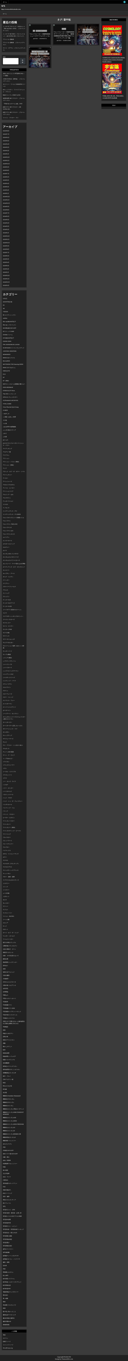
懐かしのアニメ (7, 1046)
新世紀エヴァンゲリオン (10, 1066)
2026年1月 (6, 154)
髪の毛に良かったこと (9, 1311)
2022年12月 (6, 275)
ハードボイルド (7, 791)
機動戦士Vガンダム (8, 1099)
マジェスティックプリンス (10, 870)
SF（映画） (6, 381)
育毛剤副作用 (7, 1223)
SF (3, 377)
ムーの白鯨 (6, 893)
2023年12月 (6, 236)
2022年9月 (6, 285)
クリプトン (6, 583)
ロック (5, 926)
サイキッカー (7, 623)
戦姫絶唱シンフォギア (9, 1056)
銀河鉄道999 (6, 1288)
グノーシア (6, 593)
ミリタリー (6, 890)
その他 (5, 420)
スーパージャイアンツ (9, 707)
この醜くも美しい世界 (9, 417)
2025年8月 (6, 170)
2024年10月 (6, 203)
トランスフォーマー (9, 765)
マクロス (5, 860)
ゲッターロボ (7, 600)
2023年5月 (6, 259)
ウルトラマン (7, 521)
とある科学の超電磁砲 (9, 427)
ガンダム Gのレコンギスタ (10, 554)
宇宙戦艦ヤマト (7, 1005)
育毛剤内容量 (7, 1219)
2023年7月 (6, 252)
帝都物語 (5, 1027)
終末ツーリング (7, 1193)
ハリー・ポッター (8, 788)
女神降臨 (5, 992)
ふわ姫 (5, 436)
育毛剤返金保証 (7, 1239)
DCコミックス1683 (8, 331)
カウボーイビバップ (9, 544)
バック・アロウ (7, 798)
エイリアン (6, 537)
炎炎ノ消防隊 (7, 1160)
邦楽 (4, 1269)
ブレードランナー (8, 844)
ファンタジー (7, 824)
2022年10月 (6, 282)
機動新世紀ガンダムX (9, 1137)
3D (3, 305)
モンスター (6, 903)
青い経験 (5, 1298)
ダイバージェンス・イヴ (10, 729)
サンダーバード (7, 651)
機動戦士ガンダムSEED (10, 1121)
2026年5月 (6, 141)
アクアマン (6, 455)
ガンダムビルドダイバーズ (10, 557)
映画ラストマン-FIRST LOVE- (12, 95)
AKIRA (5, 318)
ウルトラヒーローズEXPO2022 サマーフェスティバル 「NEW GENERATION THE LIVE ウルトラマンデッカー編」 (64, 35)
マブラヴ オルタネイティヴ (11, 880)
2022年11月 (6, 279)
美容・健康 (6, 1196)
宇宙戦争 (5, 1002)
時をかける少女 (7, 1086)
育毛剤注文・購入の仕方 (10, 1233)
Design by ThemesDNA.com (64, 1359)
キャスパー (6, 570)
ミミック (5, 887)
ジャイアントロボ (8, 674)
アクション (6, 458)
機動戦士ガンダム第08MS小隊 (12, 1134)
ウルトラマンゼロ (8, 531)
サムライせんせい (8, 642)
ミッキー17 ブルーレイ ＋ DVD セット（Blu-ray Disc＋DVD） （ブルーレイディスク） (14, 29)
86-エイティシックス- (9, 315)
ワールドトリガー (8, 939)
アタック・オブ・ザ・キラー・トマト (14, 471)
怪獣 (4, 1030)
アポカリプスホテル (9, 485)
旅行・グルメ (7, 1076)
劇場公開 (5, 959)
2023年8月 (6, 249)
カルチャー (6, 547)
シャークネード (7, 667)
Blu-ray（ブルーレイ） (10, 325)
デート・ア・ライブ (9, 755)
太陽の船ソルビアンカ (9, 985)
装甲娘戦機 (6, 1252)
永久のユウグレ (7, 1144)
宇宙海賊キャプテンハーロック (12, 1011)
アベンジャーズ (7, 481)
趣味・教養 (6, 1262)
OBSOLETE (6, 371)
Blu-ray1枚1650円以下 (9, 321)
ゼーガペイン (7, 710)
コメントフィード (8, 1345)
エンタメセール (7, 540)
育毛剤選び (6, 1242)
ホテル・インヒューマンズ (10, 854)
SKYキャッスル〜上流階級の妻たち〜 (14, 384)
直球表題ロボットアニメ (10, 1183)
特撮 (4, 1167)
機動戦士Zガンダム (8, 1102)
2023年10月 (6, 243)
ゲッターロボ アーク (9, 603)
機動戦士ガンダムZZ (9, 1131)
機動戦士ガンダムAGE (9, 1117)
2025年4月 (6, 183)
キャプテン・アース (9, 573)
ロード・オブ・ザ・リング (10, 933)
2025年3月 (6, 187)
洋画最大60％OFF (8, 1150)
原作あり (5, 965)
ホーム (5, 2)
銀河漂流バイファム (9, 1279)
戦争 (4, 1050)
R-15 (4, 374)
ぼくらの (5, 440)
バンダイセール (7, 804)
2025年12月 (6, 157)
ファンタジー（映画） (9, 827)
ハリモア (5, 785)
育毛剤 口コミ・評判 (9, 1210)
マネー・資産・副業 (9, 877)
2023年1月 (6, 272)
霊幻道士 (5, 1295)
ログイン (5, 1338)
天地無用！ (6, 979)
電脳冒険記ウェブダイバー (10, 1292)
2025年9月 (6, 167)
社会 (4, 1187)
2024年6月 (6, 216)
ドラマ (5, 778)
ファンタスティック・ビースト (12, 831)
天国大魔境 (6, 975)
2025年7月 (6, 173)
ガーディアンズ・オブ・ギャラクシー (14, 567)
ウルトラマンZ (7, 527)
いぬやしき (6, 413)
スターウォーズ (7, 694)
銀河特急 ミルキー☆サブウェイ (12, 1282)
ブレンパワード (7, 841)
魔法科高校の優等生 (9, 1318)
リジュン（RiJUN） (9, 916)
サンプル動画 (7, 654)
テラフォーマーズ (8, 739)
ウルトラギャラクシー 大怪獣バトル (13, 517)
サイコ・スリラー (8, 626)
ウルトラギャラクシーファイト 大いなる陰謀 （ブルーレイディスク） (40, 59)
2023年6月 (6, 256)
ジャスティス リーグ (9, 677)
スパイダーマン (7, 704)
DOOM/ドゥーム (8, 335)
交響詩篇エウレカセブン (10, 946)
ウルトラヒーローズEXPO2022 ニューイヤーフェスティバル (40, 35)
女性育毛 (5, 988)
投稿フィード (7, 1341)
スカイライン (7, 687)
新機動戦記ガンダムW (9, 1073)
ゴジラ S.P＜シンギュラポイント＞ (13, 616)
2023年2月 (6, 269)
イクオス (5, 504)
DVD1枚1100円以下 (8, 338)
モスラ (5, 900)
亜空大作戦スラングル (9, 942)
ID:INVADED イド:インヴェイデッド (13, 348)
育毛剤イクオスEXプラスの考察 (12, 1216)
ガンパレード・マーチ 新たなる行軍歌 (14, 563)
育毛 (4, 1206)
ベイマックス (7, 850)
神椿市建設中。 (7, 1190)
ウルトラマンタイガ (9, 534)
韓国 (4, 1308)
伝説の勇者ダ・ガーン (9, 949)
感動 (4, 1043)
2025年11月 (6, 160)
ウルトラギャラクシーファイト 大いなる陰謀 (88, 36)
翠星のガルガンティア (9, 1200)
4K (4, 308)
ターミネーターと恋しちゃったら (12, 725)
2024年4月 (6, 223)
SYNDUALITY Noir (9, 390)
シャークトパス (7, 664)
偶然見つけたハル (8, 952)
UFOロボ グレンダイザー (10, 397)
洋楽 (4, 1147)
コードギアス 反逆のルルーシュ (12, 609)
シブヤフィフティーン (9, 661)
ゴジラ (5, 613)
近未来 (5, 1265)
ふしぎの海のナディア (9, 430)
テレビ (5, 742)
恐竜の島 (5, 1036)
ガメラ (5, 550)
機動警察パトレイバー (9, 1141)
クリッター (6, 580)
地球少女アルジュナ (9, 972)
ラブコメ (5, 909)
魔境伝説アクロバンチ (9, 1315)
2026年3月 (6, 147)
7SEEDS (5, 312)
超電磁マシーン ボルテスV (10, 1256)
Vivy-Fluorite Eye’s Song (10, 407)
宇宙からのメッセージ (9, 998)
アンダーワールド (8, 501)
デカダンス (6, 748)
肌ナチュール (7, 1203)
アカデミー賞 (7, 452)
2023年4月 (6, 262)
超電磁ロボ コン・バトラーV (11, 1259)
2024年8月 (6, 210)
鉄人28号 (5, 1275)
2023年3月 (6, 266)
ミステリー (6, 883)
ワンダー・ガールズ (9, 936)
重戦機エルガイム (8, 1272)
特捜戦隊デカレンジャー (10, 1163)
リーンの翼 (6, 919)
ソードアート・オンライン (10, 713)
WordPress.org (8, 1348)
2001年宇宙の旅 (7, 302)
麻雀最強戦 (6, 1325)
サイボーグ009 (7, 629)
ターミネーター (7, 722)
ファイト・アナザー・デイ (10, 118)
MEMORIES (6, 354)
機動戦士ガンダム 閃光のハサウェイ (13, 1109)
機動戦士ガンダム (8, 1106)
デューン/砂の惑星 (8, 752)
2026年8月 (6, 131)
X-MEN (5, 410)
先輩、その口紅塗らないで (10, 955)
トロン (5, 768)
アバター (5, 478)
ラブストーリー (7, 913)
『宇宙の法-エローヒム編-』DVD (12, 104)
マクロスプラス (7, 867)
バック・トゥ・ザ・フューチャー (12, 801)
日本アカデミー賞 (8, 1079)
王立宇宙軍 (6, 1173)
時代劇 (5, 1089)
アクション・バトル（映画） (11, 462)
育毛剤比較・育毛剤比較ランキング (13, 1229)
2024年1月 (6, 233)
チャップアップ (7, 735)
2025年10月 (6, 164)
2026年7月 (6, 134)
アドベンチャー (7, 475)
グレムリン (6, 596)
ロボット (5, 929)
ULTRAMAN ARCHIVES (10, 400)
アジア (5, 468)
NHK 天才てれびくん (9, 367)
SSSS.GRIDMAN (8, 387)
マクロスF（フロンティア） (11, 863)
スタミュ (5, 690)
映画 (4, 1083)
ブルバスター (7, 837)
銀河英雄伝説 (7, 1285)
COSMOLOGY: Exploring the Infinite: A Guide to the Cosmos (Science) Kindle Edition (113, 60)
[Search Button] (124, 2)
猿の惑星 (5, 1170)
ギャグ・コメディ (8, 577)
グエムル (5, 590)
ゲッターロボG (7, 606)
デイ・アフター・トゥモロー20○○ (13, 745)
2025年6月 (6, 177)
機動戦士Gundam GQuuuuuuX (12, 1096)
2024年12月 (6, 196)
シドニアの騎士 (7, 658)
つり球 (5, 423)
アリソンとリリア (8, 491)
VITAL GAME (7, 404)
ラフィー (5, 906)
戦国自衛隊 (6, 1053)
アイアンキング (7, 448)
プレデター (6, 847)
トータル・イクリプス (9, 771)
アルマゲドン (7, 498)
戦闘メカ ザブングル (9, 1060)
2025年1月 (6, 193)
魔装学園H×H (7, 1321)
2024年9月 (6, 206)
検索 (4, 57)
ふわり (5, 433)
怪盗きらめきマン (8, 1033)
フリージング (7, 834)
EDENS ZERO (7, 341)
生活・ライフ (7, 1177)
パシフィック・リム (9, 808)
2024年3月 (6, 226)
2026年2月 (6, 150)
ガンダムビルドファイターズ (11, 560)
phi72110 (35, 38)
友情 (4, 969)
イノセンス (6, 508)
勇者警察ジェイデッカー (10, 962)
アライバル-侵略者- (8, 39)
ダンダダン (6, 732)
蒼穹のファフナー (8, 1249)
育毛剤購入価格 (7, 1236)
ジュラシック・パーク (9, 681)
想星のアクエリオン (9, 1040)
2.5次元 (5, 298)
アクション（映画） (9, 465)
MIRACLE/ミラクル (9, 358)
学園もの (5, 995)
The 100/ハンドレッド (9, 394)
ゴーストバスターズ (9, 619)
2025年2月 (6, 190)
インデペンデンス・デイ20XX (12, 514)
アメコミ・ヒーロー (9, 488)
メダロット (6, 896)
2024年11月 (6, 200)
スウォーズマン (7, 684)
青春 (4, 1302)
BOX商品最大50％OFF (9, 328)
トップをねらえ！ (8, 758)
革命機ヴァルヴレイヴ (9, 1305)
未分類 (5, 1092)
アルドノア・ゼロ (8, 494)
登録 (4, 1335)
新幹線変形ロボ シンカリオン (11, 1069)
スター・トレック (8, 697)
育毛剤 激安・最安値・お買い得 (12, 1213)
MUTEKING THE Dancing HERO (13, 364)
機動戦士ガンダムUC (9, 1127)
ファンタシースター (9, 821)
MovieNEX (6, 361)
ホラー (5, 857)
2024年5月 (6, 220)
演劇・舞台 (6, 1157)
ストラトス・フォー (9, 700)
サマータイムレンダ (9, 639)
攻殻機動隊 (6, 1063)
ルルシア (5, 923)
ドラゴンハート (7, 775)
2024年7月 (6, 213)
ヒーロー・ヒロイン (9, 817)
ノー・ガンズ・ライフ (9, 781)
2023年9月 (6, 246)
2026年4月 (6, 144)
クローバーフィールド (9, 586)
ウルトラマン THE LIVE (10, 524)
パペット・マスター (9, 814)
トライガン (6, 762)
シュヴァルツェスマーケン (10, 671)
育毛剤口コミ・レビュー (10, 1226)
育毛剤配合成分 (7, 1246)
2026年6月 (6, 137)
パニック (5, 811)
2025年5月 (6, 180)
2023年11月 (6, 239)
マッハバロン (7, 873)
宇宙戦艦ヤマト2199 (9, 1008)
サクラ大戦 (6, 633)
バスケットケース (8, 794)
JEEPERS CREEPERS (9, 351)
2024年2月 (6, 229)
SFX (3, 6)
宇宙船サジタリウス (9, 1018)
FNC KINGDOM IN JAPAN (11, 344)
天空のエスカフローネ (9, 982)
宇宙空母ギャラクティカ (10, 1015)
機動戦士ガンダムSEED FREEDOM (13, 1124)
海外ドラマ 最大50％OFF (10, 1154)
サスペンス (6, 636)
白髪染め (5, 1180)
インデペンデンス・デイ (10, 511)
